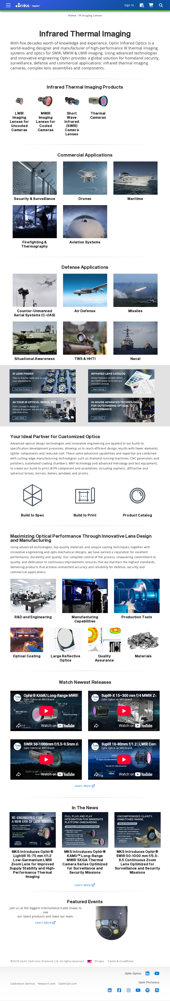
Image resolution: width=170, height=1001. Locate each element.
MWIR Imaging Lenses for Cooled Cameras (45, 122)
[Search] (161, 5)
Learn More (83, 786)
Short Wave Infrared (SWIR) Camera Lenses (71, 124)
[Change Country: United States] (89, 961)
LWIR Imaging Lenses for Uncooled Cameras (19, 122)
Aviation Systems (84, 242)
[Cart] (151, 5)
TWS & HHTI (85, 359)
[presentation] (85, 500)
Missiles (135, 311)
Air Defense (85, 311)
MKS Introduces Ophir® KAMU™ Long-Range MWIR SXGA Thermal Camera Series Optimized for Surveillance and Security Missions (84, 862)
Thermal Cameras (98, 115)
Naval (135, 359)
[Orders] (142, 5)
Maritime (135, 199)
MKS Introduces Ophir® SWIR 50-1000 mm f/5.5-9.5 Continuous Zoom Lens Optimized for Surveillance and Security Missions (137, 862)
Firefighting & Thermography (34, 244)
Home (72, 15)
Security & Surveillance (34, 199)
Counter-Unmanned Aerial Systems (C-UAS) (34, 313)
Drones (85, 199)
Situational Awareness (35, 359)
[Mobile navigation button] (8, 5)
